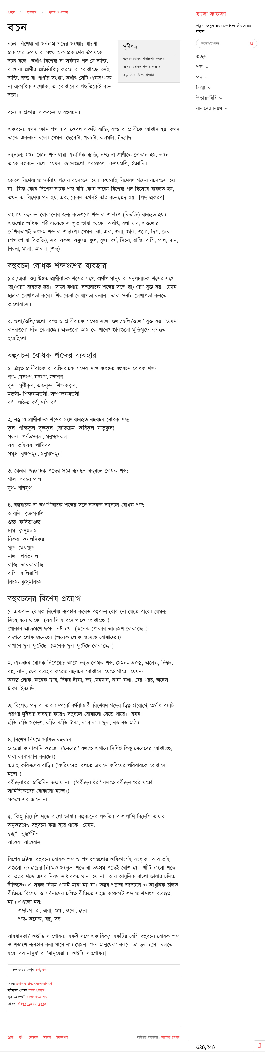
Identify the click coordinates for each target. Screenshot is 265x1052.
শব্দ (199, 67)
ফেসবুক (33, 1037)
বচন (39, 984)
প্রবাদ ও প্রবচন (58, 12)
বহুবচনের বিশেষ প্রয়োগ (138, 75)
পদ (199, 77)
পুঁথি (21, 1037)
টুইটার (47, 1037)
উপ (38, 970)
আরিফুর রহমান (170, 1037)
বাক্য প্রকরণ (36, 990)
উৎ (44, 970)
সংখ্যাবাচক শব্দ (37, 997)
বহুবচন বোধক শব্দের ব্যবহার (141, 67)
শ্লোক (11, 1037)
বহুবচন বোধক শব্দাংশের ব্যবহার (143, 59)
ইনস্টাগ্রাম (62, 1037)
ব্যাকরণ (31, 12)
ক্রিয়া (200, 88)
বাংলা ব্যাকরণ (211, 14)
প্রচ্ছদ (11, 12)
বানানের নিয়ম (209, 108)
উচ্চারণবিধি (206, 98)
